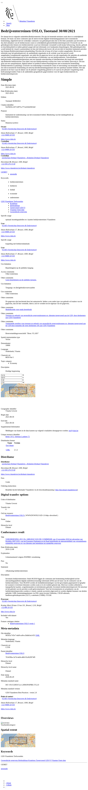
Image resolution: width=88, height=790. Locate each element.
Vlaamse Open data (17, 210)
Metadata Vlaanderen (27, 21)
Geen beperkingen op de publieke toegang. (21, 280)
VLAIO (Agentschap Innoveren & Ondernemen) (19, 129)
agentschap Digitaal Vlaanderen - (25, 158)
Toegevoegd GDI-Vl (17, 208)
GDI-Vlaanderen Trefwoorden (12, 201)
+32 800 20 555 (7, 607)
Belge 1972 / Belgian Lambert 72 (18, 437)
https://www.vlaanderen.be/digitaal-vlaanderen (18, 168)
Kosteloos (13, 203)
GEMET (4, 172)
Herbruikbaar (15, 206)
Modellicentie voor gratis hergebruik (19, 309)
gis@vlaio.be (73, 431)
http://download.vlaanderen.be (66, 490)
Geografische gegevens (18, 212)
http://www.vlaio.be (8, 612)
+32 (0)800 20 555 (8, 135)
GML (8, 450)
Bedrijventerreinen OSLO (15, 653)
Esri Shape (10, 445)
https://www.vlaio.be (8, 139)
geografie (13, 174)
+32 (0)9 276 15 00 (8, 164)
